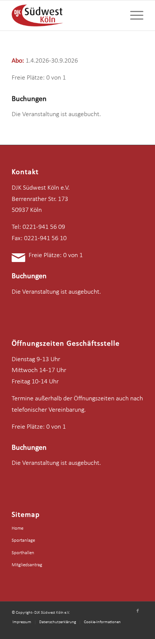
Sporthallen (23, 552)
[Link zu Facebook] (137, 611)
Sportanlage (23, 540)
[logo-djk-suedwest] (64, 15)
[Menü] (133, 15)
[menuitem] (133, 15)
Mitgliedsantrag (27, 564)
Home (17, 528)
